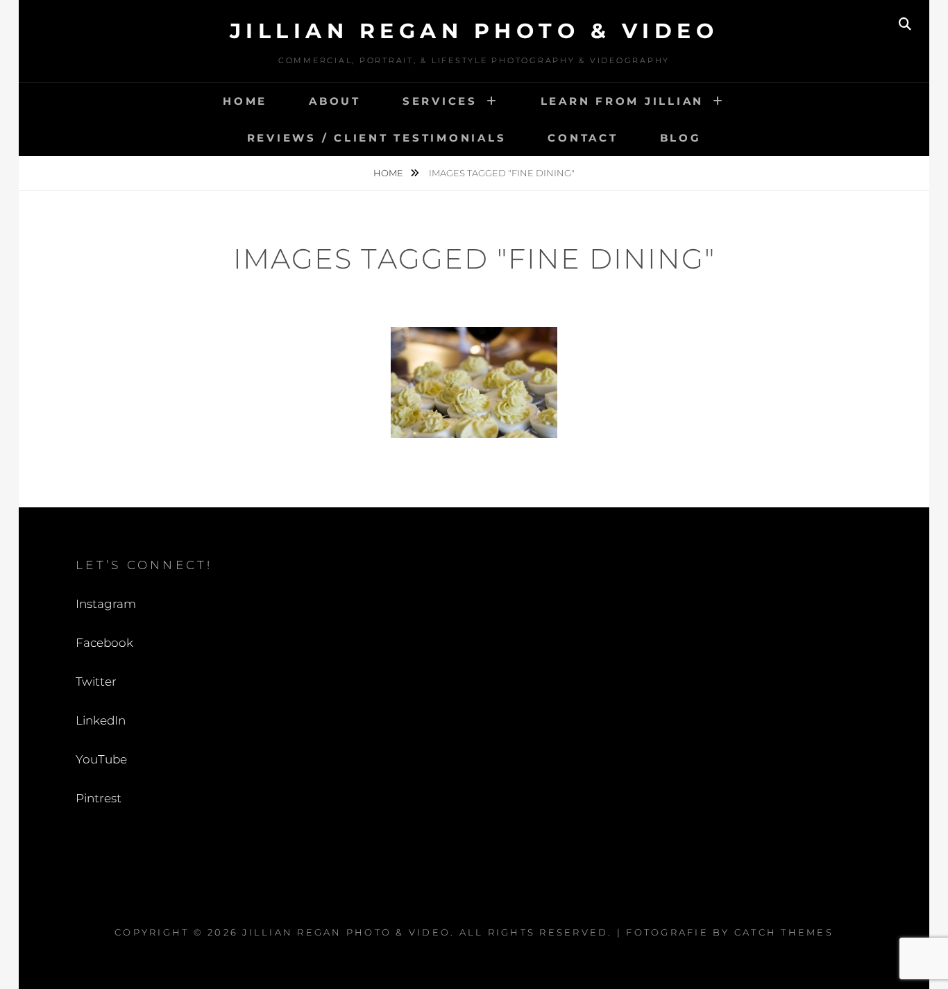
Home (245, 101)
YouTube (101, 759)
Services (440, 101)
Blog (681, 137)
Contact (583, 137)
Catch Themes (783, 932)
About (335, 101)
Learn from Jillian (622, 101)
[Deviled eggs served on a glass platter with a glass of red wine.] (474, 382)
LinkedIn (101, 720)
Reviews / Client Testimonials (377, 137)
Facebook (104, 643)
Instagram (106, 604)
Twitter (96, 681)
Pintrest (98, 798)
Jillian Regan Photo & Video (474, 31)
